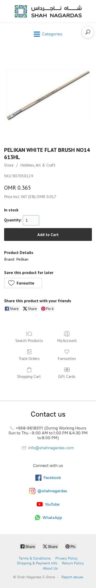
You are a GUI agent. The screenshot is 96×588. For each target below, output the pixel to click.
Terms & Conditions (35, 558)
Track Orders (29, 358)
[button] (23, 283)
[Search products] (88, 32)
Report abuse (72, 577)
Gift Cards (67, 376)
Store (9, 165)
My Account (67, 340)
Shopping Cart (29, 376)
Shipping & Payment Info (37, 563)
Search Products (29, 340)
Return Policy (73, 563)
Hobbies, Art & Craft (38, 165)
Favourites (67, 358)
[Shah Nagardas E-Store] (48, 11)
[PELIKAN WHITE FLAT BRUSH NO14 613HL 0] (48, 94)
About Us (50, 568)
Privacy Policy (66, 558)
